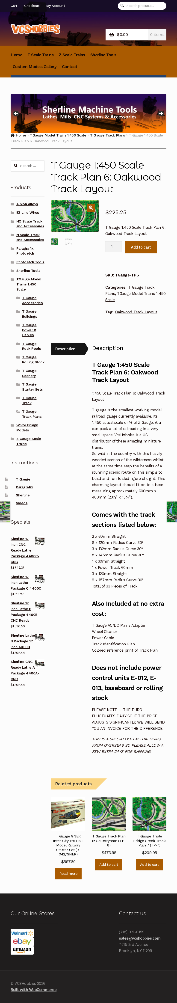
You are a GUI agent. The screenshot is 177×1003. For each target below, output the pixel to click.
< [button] (16, 113)
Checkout (31, 6)
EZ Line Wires (27, 213)
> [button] (160, 113)
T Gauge (23, 479)
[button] (91, 208)
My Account (55, 6)
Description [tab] (65, 349)
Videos (21, 503)
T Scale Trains (40, 55)
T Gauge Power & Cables (29, 330)
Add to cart (141, 247)
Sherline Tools (103, 55)
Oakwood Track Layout (136, 312)
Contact (69, 66)
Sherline (23, 495)
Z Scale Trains (72, 55)
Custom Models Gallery (35, 66)
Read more (68, 874)
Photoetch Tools (30, 262)
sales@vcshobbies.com (139, 938)
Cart (14, 6)
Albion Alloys (27, 204)
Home (16, 55)
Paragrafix (24, 487)
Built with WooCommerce (33, 989)
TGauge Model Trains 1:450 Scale (28, 284)
